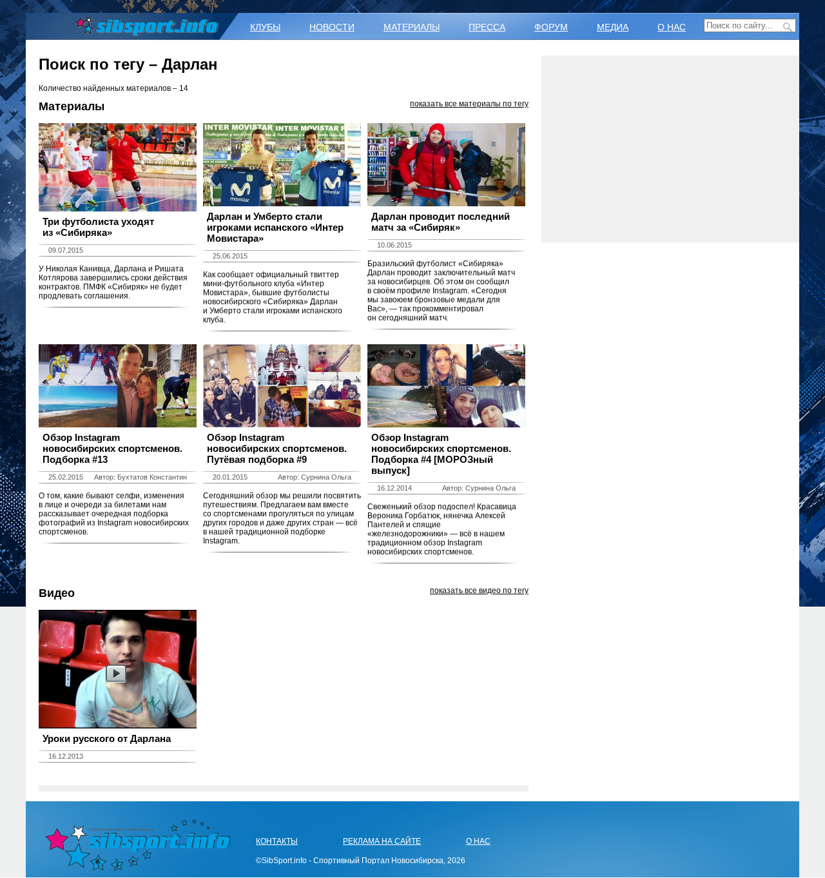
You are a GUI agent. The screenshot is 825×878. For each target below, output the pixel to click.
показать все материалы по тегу (469, 103)
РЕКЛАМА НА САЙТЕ (382, 841)
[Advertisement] (670, 148)
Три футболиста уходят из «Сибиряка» (98, 227)
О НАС (671, 27)
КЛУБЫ (265, 27)
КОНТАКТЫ (277, 841)
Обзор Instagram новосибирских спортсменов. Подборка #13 (112, 448)
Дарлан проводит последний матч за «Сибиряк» (440, 222)
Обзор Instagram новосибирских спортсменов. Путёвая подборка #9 (277, 448)
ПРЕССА (487, 27)
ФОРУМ (551, 27)
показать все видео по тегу (479, 590)
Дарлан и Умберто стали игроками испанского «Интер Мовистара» (275, 227)
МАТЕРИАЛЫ (411, 27)
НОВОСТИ (331, 27)
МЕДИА (612, 27)
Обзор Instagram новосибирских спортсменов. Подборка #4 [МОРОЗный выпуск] (441, 454)
